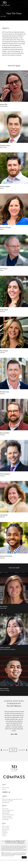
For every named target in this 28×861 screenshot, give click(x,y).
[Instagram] (4, 792)
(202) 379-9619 (5, 787)
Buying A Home (5, 829)
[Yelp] (7, 792)
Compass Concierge (6, 816)
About (3, 27)
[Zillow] (9, 792)
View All (13, 750)
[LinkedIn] (6, 792)
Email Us (4, 789)
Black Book (4, 831)
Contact (10, 27)
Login (16, 27)
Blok (24, 843)
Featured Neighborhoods (8, 810)
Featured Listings (6, 811)
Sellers (3, 16)
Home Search (5, 808)
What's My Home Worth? (8, 815)
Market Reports (5, 813)
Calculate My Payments (7, 818)
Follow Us (4, 834)
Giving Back (5, 832)
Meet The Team (5, 826)
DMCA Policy (14, 843)
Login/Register (5, 819)
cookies (12, 852)
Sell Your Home (5, 828)
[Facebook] (2, 792)
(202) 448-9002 (5, 802)
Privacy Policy (8, 843)
